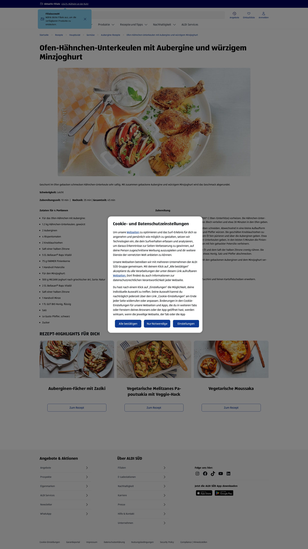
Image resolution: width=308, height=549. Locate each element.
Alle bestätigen (128, 324)
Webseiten (133, 232)
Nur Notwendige (157, 324)
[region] (155, 274)
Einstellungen (186, 324)
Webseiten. (119, 275)
